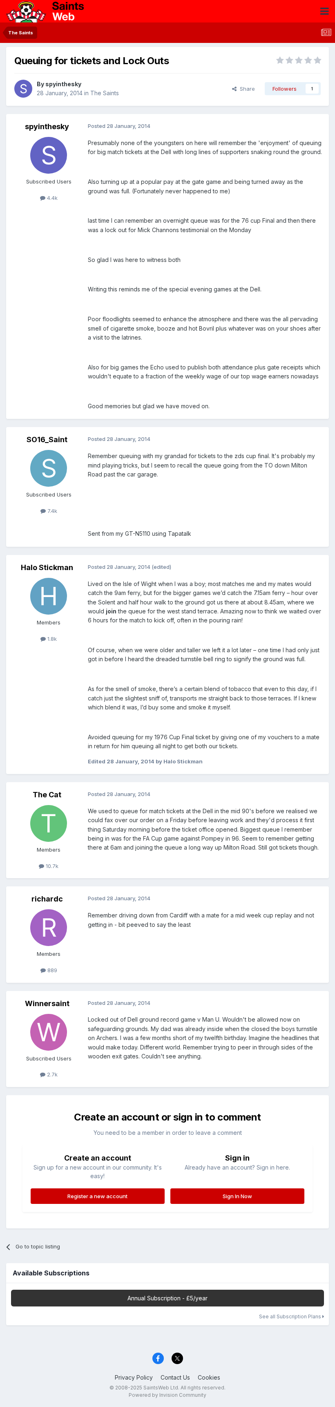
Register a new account (97, 1196)
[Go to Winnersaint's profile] (48, 1032)
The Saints (104, 92)
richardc (47, 899)
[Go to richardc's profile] (48, 927)
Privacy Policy (134, 1377)
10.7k (51, 866)
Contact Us (175, 1377)
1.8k (51, 638)
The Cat (47, 794)
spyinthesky (63, 84)
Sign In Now (237, 1196)
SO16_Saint (47, 439)
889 (51, 970)
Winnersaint (47, 1003)
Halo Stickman (47, 567)
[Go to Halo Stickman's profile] (48, 596)
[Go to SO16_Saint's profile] (48, 468)
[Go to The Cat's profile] (48, 823)
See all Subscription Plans (290, 1316)
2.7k (51, 1074)
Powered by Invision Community (167, 1395)
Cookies (209, 1377)
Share (246, 88)
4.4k (51, 198)
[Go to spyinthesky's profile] (23, 89)
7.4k (51, 511)
